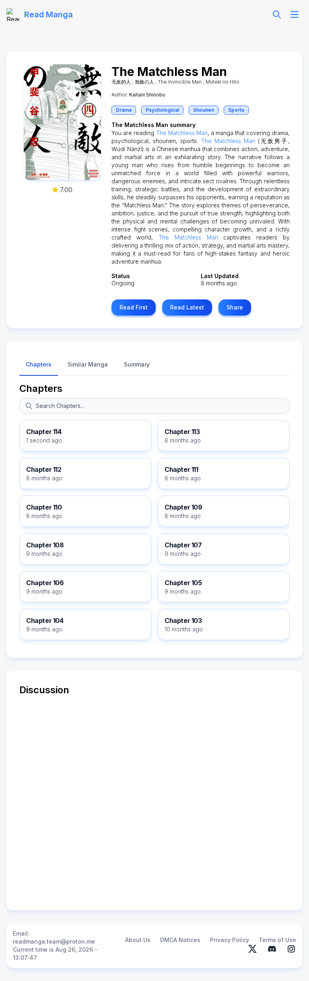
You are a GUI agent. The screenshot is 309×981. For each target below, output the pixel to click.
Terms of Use (277, 939)
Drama (124, 110)
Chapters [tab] (39, 364)
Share (235, 307)
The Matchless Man (182, 132)
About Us (137, 939)
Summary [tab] (137, 364)
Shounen (203, 110)
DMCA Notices (180, 939)
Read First (133, 307)
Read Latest (187, 307)
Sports (236, 110)
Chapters (40, 388)
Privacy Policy (229, 939)
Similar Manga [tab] (88, 364)
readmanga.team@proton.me (54, 941)
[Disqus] (154, 796)
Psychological (162, 110)
